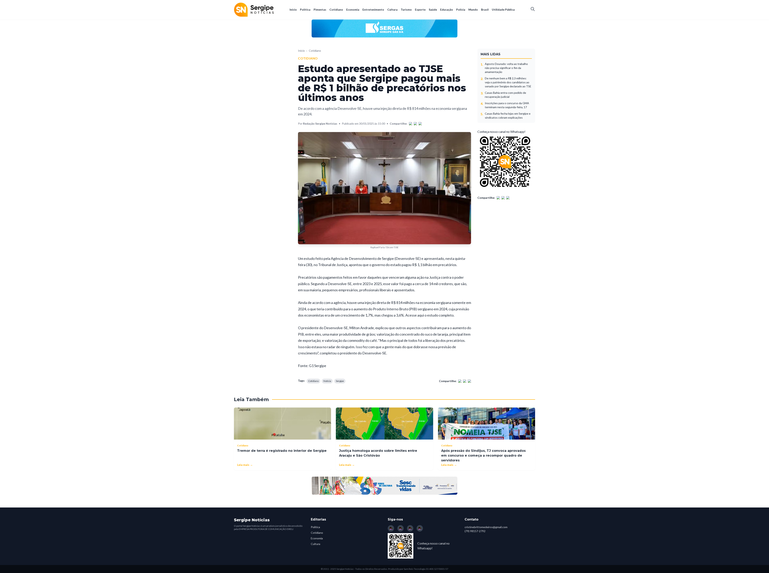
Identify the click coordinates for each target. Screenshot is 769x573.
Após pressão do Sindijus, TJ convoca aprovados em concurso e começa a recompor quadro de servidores (483, 455)
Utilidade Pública (503, 9)
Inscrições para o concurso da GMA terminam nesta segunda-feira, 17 (507, 105)
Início (293, 9)
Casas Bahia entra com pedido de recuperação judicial (505, 94)
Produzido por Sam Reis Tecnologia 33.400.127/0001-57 (418, 568)
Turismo (406, 9)
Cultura (392, 9)
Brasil (485, 9)
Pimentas (320, 9)
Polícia (460, 9)
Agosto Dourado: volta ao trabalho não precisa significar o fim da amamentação (506, 68)
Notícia (327, 380)
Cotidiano (336, 9)
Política (305, 9)
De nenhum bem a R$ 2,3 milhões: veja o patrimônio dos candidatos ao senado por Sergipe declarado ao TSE (508, 82)
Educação (446, 9)
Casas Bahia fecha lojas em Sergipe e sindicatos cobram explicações (507, 115)
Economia (352, 9)
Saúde (433, 9)
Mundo (473, 9)
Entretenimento (373, 9)
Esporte (420, 9)
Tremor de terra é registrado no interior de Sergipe (282, 451)
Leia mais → (245, 464)
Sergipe (340, 380)
